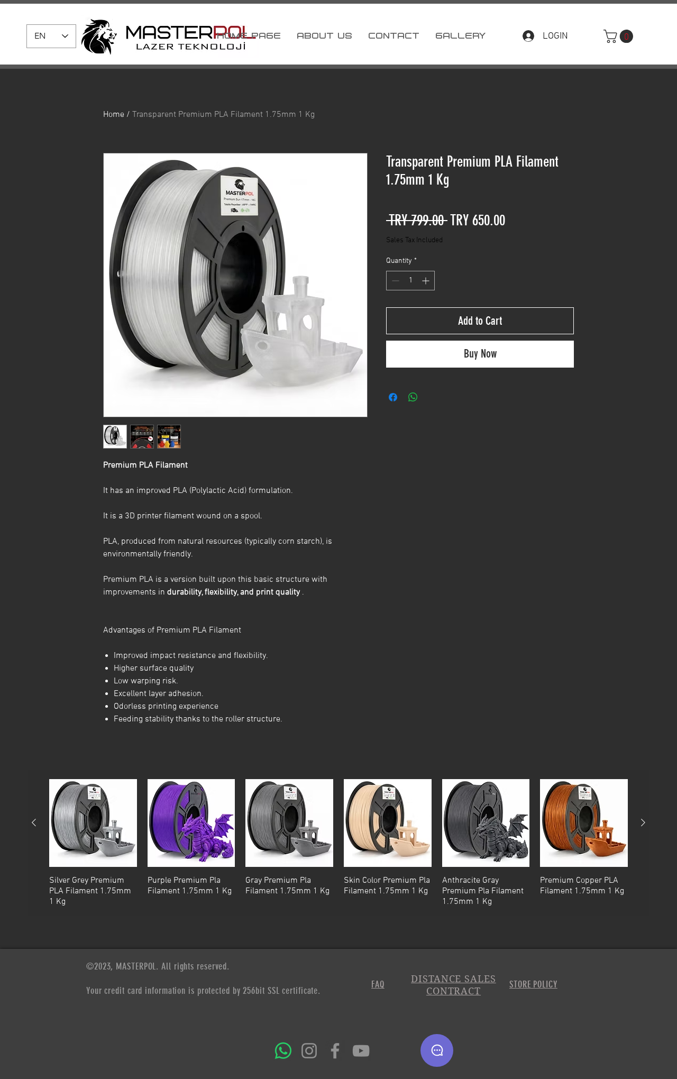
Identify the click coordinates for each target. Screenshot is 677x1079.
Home (113, 114)
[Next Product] (643, 822)
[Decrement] (394, 280)
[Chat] (436, 1050)
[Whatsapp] (283, 1050)
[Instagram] (309, 1050)
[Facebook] (335, 1050)
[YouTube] (361, 1050)
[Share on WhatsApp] (413, 397)
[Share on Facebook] (393, 397)
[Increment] (426, 280)
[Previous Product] (34, 822)
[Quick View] (93, 823)
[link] (619, 36)
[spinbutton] (410, 280)
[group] (338, 843)
